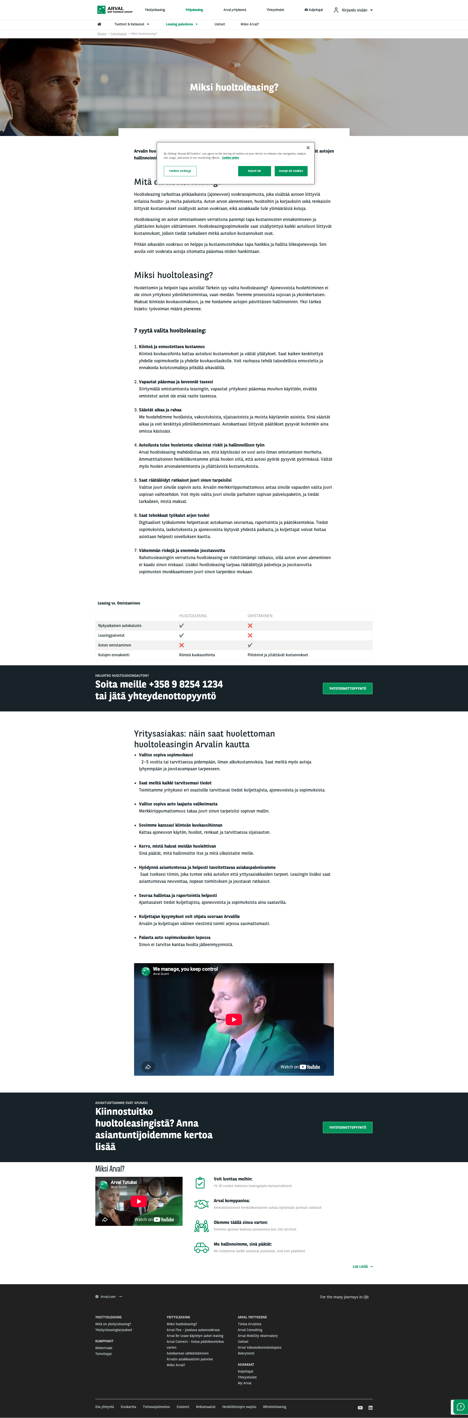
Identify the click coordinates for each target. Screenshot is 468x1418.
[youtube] (360, 1408)
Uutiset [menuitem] (219, 24)
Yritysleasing (194, 10)
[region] (235, 163)
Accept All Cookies (291, 171)
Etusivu (101, 33)
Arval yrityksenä (235, 10)
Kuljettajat (316, 10)
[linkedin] (370, 1408)
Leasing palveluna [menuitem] (180, 24)
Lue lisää (361, 1267)
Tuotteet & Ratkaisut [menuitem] (130, 24)
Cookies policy (230, 157)
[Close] (308, 147)
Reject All (254, 171)
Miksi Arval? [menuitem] (250, 24)
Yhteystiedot (275, 10)
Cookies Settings (180, 171)
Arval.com (108, 1297)
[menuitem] (353, 10)
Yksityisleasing (155, 10)
